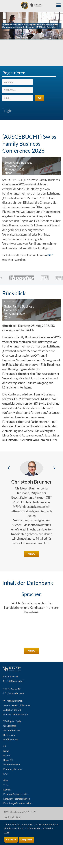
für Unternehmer (11, 730)
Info (5, 746)
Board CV (8, 760)
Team (6, 785)
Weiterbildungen (11, 764)
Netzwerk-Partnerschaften (16, 798)
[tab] (31, 73)
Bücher (6, 755)
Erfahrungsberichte (13, 769)
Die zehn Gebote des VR (15, 714)
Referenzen (9, 735)
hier (50, 255)
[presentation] (29, 73)
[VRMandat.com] (31, 5)
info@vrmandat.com (13, 693)
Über (5, 780)
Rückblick (14, 293)
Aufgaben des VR (12, 710)
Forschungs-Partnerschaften (17, 803)
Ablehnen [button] (11, 839)
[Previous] (8, 467)
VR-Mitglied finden (12, 721)
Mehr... (31, 553)
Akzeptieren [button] (26, 839)
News (6, 751)
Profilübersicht (10, 739)
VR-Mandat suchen (12, 701)
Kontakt (7, 789)
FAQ (5, 773)
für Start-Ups (9, 726)
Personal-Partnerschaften (16, 794)
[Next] (54, 467)
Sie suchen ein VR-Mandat (16, 705)
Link (6, 832)
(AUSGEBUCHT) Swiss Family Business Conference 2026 (29, 144)
